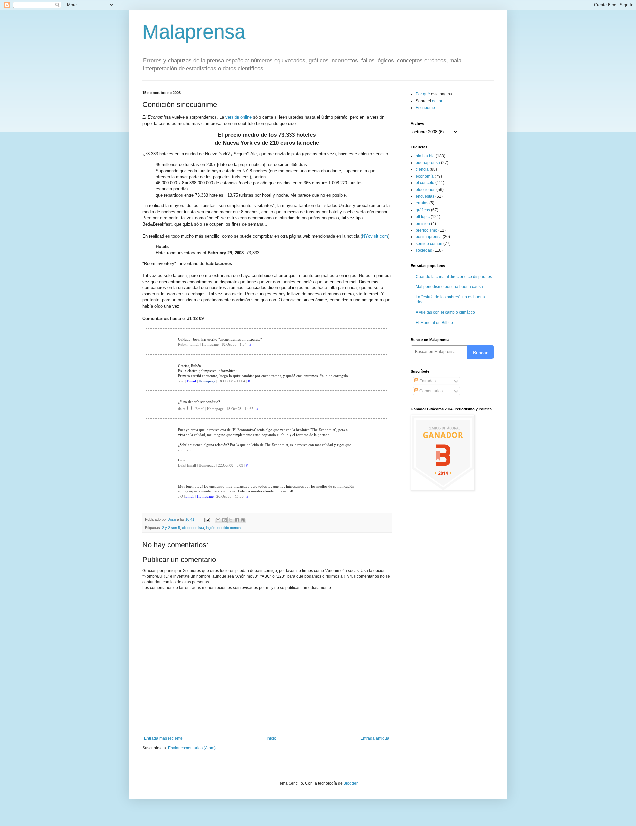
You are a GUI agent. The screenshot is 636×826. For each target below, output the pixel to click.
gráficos (423, 210)
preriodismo (426, 230)
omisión (423, 223)
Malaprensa (193, 32)
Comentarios (430, 391)
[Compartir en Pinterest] (243, 520)
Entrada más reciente (163, 738)
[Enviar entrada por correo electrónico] (207, 519)
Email (191, 381)
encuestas (425, 196)
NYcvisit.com (375, 236)
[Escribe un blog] (224, 520)
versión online (238, 117)
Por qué (423, 94)
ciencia (422, 169)
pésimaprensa (429, 236)
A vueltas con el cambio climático (445, 312)
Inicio (271, 738)
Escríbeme (425, 107)
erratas (422, 203)
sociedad (424, 250)
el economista (193, 528)
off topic (423, 216)
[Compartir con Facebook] (237, 520)
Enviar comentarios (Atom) (192, 748)
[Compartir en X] (230, 520)
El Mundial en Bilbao (434, 322)
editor (437, 101)
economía (425, 176)
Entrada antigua (374, 738)
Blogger (350, 783)
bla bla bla (425, 156)
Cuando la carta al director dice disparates (454, 276)
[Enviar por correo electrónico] (218, 520)
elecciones (425, 189)
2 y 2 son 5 (171, 528)
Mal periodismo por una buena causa (449, 286)
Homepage (207, 381)
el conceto (425, 183)
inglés (210, 528)
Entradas (427, 381)
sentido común (229, 528)
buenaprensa (428, 162)
